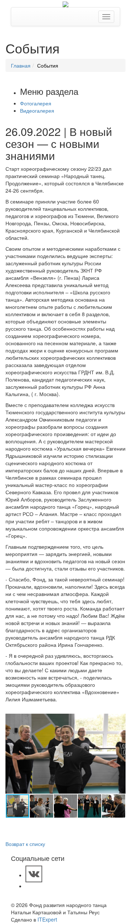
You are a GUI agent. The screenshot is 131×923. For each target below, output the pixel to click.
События (47, 65)
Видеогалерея (37, 110)
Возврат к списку (25, 843)
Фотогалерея (35, 103)
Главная (21, 65)
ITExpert (47, 919)
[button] (119, 720)
